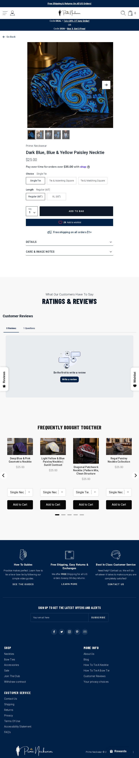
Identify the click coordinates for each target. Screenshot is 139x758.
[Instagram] (69, 632)
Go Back (11, 36)
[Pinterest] (77, 632)
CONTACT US (116, 584)
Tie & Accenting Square (61, 180)
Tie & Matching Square (93, 180)
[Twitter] (62, 632)
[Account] (12, 13)
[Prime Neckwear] (69, 13)
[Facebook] (54, 632)
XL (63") (56, 196)
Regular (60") (35, 196)
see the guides (23, 584)
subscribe (98, 617)
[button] (5, 13)
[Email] (85, 632)
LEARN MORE (69, 584)
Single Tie (35, 180)
